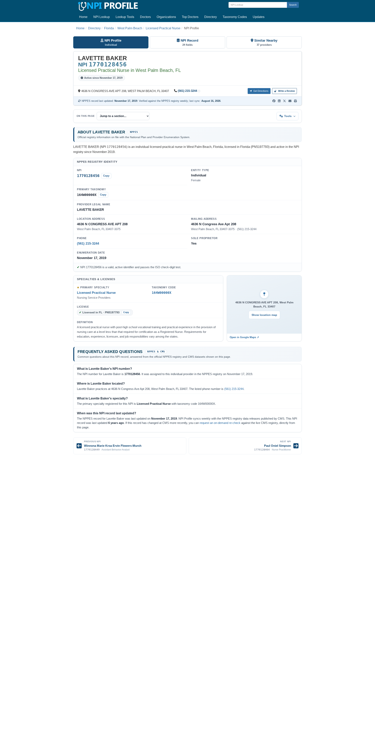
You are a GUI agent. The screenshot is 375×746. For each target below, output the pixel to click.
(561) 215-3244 (187, 90)
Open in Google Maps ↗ (244, 337)
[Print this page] (295, 101)
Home (83, 17)
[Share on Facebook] (273, 101)
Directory (210, 17)
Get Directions (260, 91)
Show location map (264, 314)
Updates (258, 17)
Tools (288, 116)
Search (293, 5)
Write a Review (286, 91)
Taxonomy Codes (235, 17)
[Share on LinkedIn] (279, 101)
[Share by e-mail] (289, 101)
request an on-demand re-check (220, 422)
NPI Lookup (101, 17)
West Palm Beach (129, 28)
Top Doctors (190, 17)
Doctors (145, 17)
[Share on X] (284, 101)
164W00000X (161, 293)
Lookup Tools (125, 17)
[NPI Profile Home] (107, 5)
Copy (106, 175)
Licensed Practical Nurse (163, 28)
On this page (86, 116)
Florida (109, 28)
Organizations (166, 17)
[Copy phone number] (199, 91)
